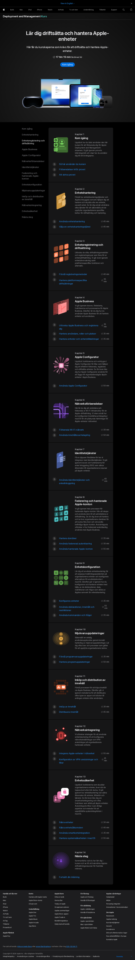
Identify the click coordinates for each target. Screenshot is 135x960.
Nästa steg (27, 217)
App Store (32, 926)
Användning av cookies (25, 956)
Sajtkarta (96, 956)
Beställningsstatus (61, 921)
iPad (4, 904)
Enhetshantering (30, 134)
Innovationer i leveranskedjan (117, 907)
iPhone (5, 907)
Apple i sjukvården (87, 921)
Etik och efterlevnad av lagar (116, 933)
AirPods (6, 914)
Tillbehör (6, 924)
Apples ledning (111, 919)
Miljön (108, 900)
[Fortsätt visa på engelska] (132, 3)
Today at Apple (60, 904)
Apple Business (29, 149)
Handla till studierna (87, 912)
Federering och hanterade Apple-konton (30, 176)
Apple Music (33, 919)
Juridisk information (83, 956)
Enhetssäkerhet (30, 211)
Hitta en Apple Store (24, 946)
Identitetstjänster (30, 167)
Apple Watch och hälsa (88, 928)
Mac (4, 900)
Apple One (32, 912)
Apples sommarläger (62, 911)
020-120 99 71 (71, 946)
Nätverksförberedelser (33, 161)
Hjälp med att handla (62, 924)
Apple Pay (6, 936)
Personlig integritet (113, 904)
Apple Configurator (31, 155)
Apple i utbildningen (87, 909)
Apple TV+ (32, 916)
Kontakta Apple (111, 939)
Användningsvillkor (43, 956)
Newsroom (110, 916)
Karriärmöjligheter (113, 923)
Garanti (109, 926)
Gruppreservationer (62, 907)
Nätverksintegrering (32, 205)
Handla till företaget (87, 900)
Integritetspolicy (9, 956)
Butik (5, 897)
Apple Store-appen (61, 914)
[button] (124, 10)
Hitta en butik (59, 897)
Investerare (110, 929)
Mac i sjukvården (86, 924)
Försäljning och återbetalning (63, 956)
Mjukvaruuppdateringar (33, 190)
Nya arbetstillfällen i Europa (116, 936)
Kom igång (67, 64)
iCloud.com (33, 904)
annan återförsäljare (43, 946)
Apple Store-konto (35, 900)
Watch (5, 911)
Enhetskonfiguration (32, 184)
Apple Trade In (60, 917)
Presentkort (7, 927)
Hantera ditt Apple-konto (38, 897)
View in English (67, 3)
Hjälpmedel (110, 897)
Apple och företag (86, 897)
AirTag (5, 921)
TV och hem (7, 917)
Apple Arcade (34, 923)
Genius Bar (59, 900)
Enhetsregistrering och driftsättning (33, 142)
